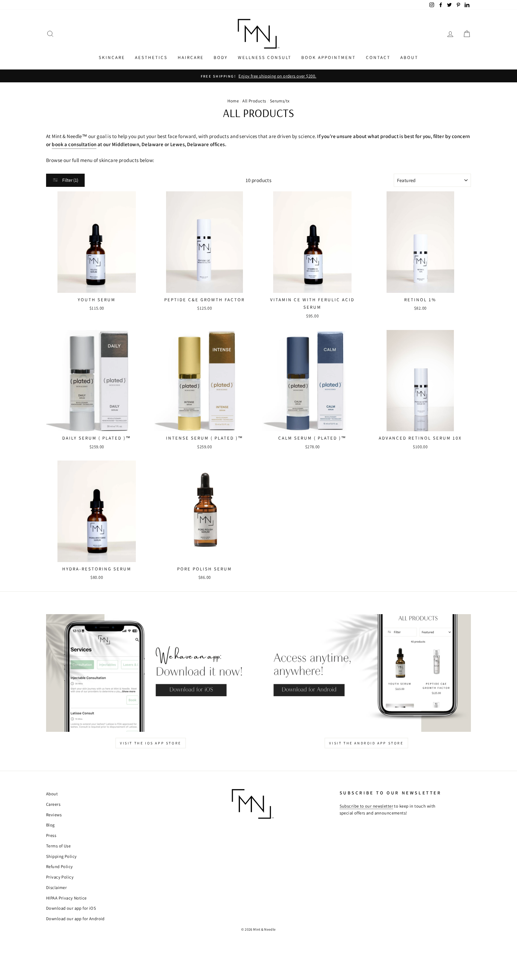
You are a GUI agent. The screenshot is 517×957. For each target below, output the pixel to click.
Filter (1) (69, 180)
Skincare (112, 57)
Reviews (54, 814)
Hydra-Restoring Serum (96, 569)
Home (233, 101)
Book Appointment (328, 57)
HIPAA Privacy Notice (66, 898)
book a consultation (74, 144)
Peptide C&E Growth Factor (204, 299)
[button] (50, 33)
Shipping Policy (61, 856)
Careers (53, 804)
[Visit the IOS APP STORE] (150, 673)
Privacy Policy (60, 877)
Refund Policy (59, 866)
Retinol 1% (420, 299)
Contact (378, 57)
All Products (254, 101)
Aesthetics (151, 57)
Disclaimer (56, 887)
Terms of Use (58, 846)
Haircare (191, 57)
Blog (50, 825)
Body (221, 57)
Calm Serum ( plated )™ (312, 438)
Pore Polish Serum (204, 569)
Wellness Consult (264, 57)
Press (51, 835)
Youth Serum (96, 299)
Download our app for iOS (71, 908)
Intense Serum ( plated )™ (204, 438)
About (409, 57)
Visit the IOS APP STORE (150, 743)
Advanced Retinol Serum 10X (420, 438)
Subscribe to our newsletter (366, 806)
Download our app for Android (75, 918)
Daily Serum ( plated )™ (96, 438)
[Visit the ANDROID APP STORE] (366, 673)
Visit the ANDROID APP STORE (366, 743)
